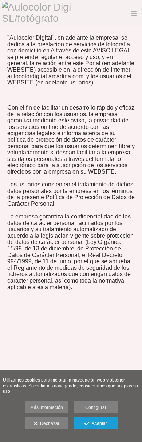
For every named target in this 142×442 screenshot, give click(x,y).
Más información (46, 407)
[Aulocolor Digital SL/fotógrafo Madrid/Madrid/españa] (53, 13)
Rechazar (48, 423)
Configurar (95, 407)
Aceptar (98, 423)
